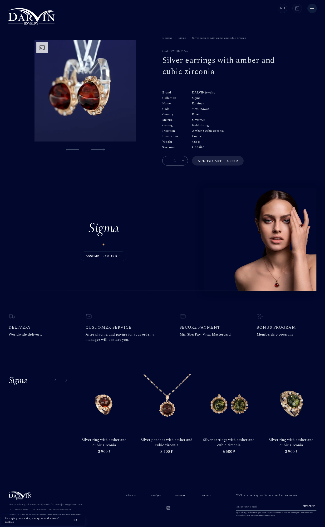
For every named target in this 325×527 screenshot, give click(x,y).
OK (75, 520)
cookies (9, 522)
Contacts (205, 495)
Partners (180, 495)
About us (131, 495)
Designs (156, 495)
